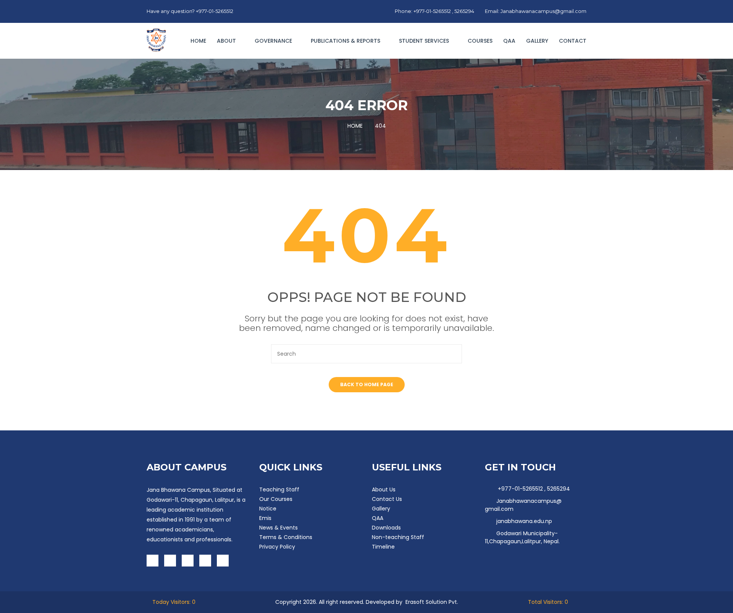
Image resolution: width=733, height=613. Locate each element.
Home (198, 41)
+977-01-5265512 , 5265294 (533, 489)
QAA (509, 41)
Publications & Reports (346, 41)
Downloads (386, 527)
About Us (384, 489)
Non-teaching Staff (398, 537)
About (227, 41)
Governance (274, 41)
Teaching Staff (279, 489)
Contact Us (387, 499)
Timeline (383, 546)
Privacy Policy (277, 546)
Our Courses (275, 499)
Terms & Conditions (285, 537)
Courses (480, 41)
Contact (572, 41)
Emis (265, 518)
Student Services (424, 41)
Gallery (537, 41)
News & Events (278, 527)
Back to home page (366, 384)
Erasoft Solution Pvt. (431, 602)
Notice (267, 508)
